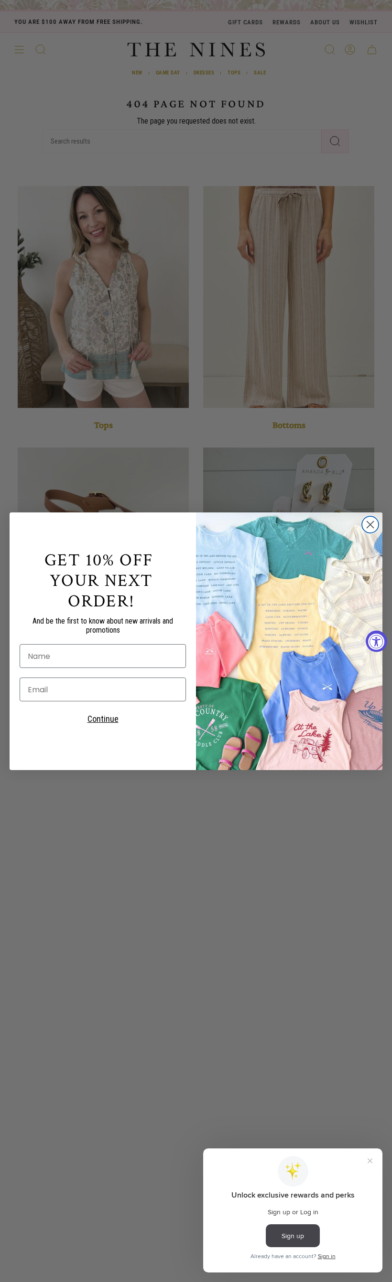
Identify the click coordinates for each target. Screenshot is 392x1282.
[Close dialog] (370, 524)
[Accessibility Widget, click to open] (376, 641)
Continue (103, 719)
